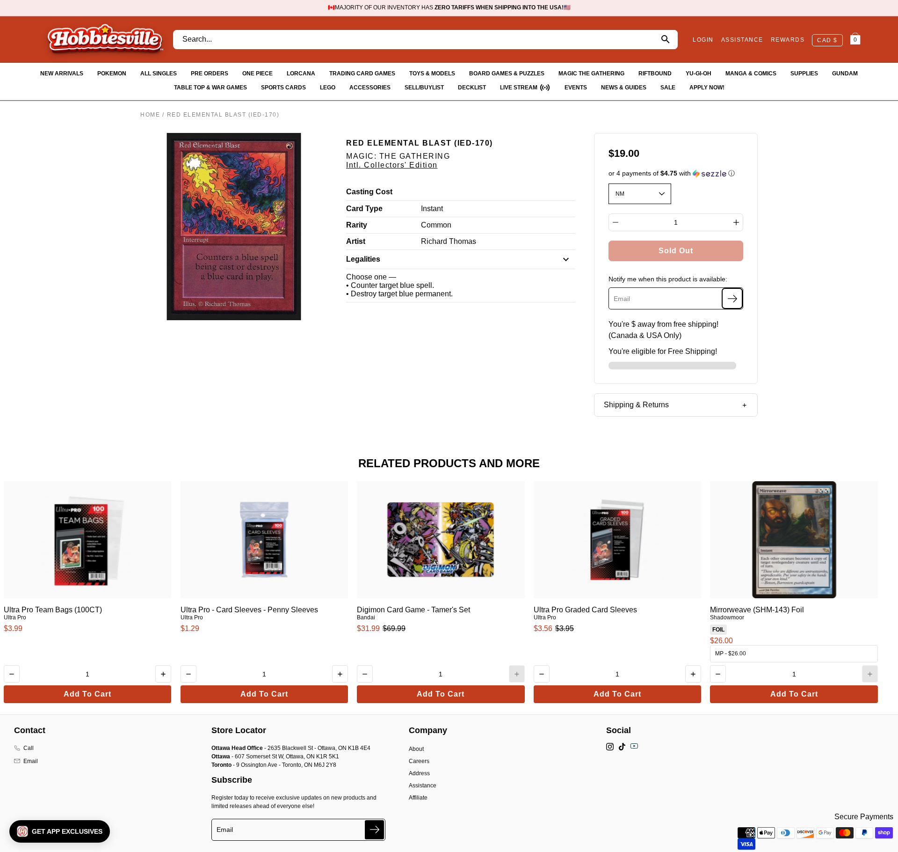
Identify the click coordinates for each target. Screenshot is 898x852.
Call (28, 748)
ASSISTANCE (742, 40)
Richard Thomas (448, 241)
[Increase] (736, 222)
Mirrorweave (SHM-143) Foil (757, 610)
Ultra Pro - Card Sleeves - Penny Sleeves (249, 610)
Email (30, 761)
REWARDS (788, 40)
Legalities (363, 259)
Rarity (356, 225)
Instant (432, 209)
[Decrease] (615, 222)
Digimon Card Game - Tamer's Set (413, 610)
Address (419, 773)
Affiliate (418, 797)
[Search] (665, 39)
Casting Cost (369, 192)
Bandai (366, 617)
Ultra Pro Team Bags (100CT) (53, 610)
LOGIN (703, 40)
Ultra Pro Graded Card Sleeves (585, 610)
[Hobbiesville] (105, 39)
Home (150, 114)
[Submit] (374, 829)
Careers (419, 761)
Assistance (422, 785)
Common (436, 225)
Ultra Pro (15, 617)
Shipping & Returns (636, 405)
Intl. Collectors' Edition (392, 165)
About (416, 749)
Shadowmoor (727, 617)
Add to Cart (87, 694)
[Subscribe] (732, 298)
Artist (355, 241)
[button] (676, 173)
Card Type (364, 209)
